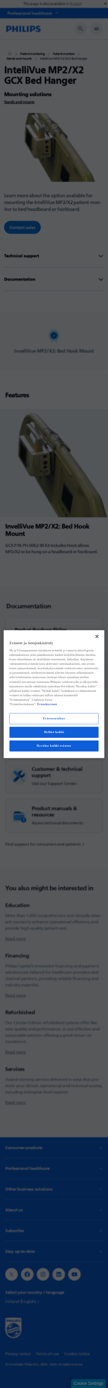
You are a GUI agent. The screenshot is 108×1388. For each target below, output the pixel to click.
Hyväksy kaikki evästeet (54, 745)
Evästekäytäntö (47, 704)
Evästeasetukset (54, 718)
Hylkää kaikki (54, 732)
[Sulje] (97, 636)
